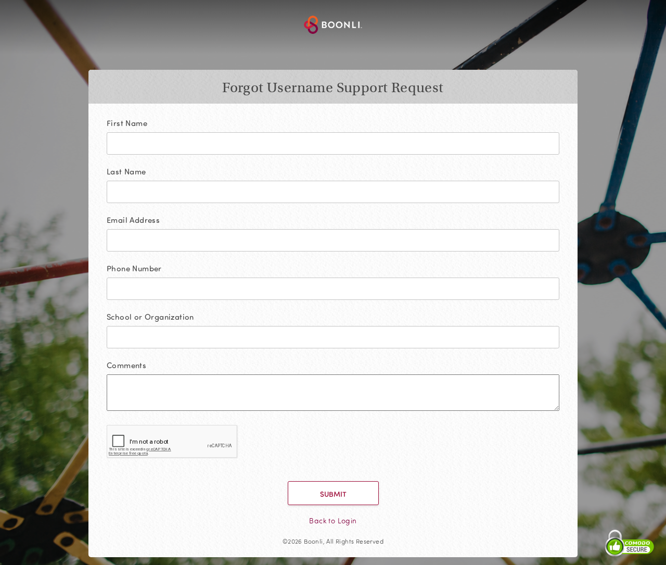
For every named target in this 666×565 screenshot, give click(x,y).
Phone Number (134, 268)
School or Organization (150, 317)
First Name (127, 123)
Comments (126, 365)
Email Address (133, 220)
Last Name (126, 171)
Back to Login (332, 520)
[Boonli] (333, 26)
